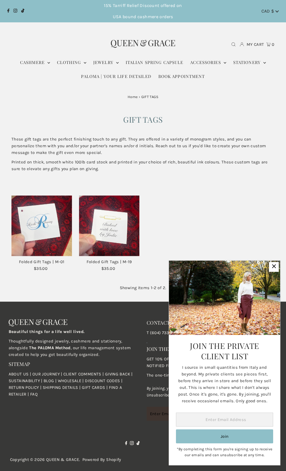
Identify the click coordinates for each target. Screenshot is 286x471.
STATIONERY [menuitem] (247, 62)
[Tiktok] (23, 11)
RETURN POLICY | (26, 387)
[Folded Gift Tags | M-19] (109, 226)
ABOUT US (19, 374)
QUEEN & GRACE (62, 459)
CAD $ (268, 11)
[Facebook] (8, 11)
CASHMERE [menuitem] (33, 62)
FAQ (34, 394)
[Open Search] (233, 44)
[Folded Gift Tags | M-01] (41, 226)
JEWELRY (104, 62)
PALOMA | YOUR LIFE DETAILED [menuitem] (116, 76)
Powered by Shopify (101, 459)
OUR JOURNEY (46, 374)
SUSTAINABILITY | (26, 380)
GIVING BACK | (119, 374)
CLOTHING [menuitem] (69, 62)
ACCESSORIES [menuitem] (206, 62)
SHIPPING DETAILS (60, 387)
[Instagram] (15, 11)
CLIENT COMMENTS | (84, 374)
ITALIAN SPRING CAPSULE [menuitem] (154, 62)
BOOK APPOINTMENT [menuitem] (181, 76)
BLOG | (51, 380)
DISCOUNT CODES (102, 380)
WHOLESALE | (71, 380)
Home (133, 97)
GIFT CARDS (93, 387)
